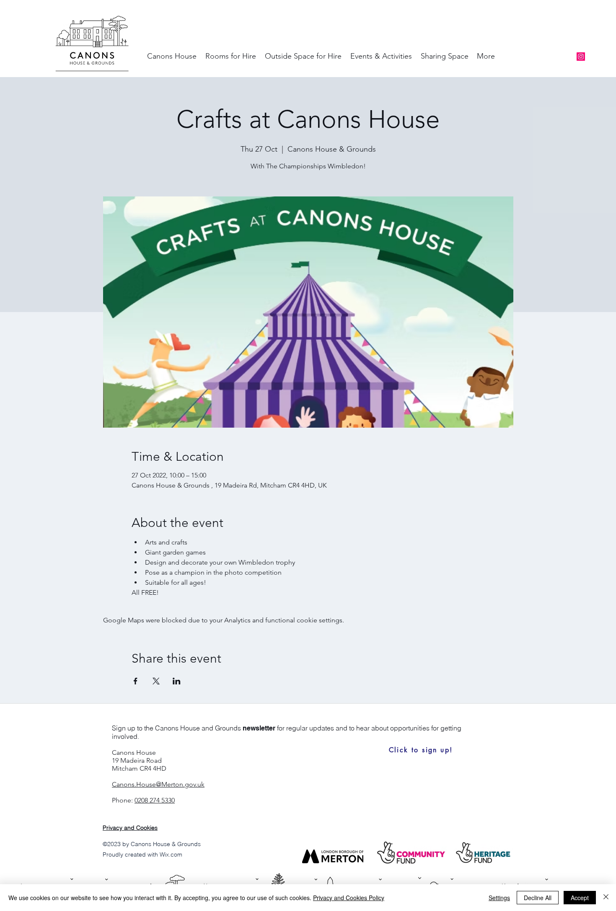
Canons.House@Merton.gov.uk (158, 784)
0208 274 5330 (155, 800)
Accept (580, 897)
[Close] (606, 897)
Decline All (537, 897)
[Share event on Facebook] (136, 681)
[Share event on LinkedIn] (177, 681)
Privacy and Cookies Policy (348, 897)
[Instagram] (581, 56)
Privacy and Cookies (130, 827)
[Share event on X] (156, 681)
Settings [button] (499, 897)
